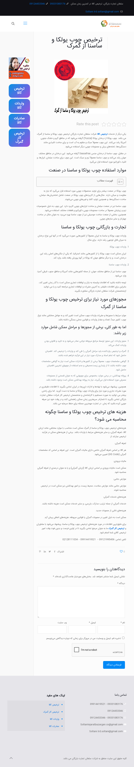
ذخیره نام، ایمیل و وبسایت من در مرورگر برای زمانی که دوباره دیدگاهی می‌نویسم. (83, 638)
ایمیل (92, 623)
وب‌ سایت (62, 623)
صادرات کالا (54, 726)
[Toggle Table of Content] (118, 182)
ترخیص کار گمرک (116, 528)
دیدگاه (121, 583)
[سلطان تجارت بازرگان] (111, 24)
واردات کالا (54, 719)
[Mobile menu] (25, 24)
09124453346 (37, 4)
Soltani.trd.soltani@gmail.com (102, 12)
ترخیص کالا (102, 134)
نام (123, 623)
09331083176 (57, 4)
